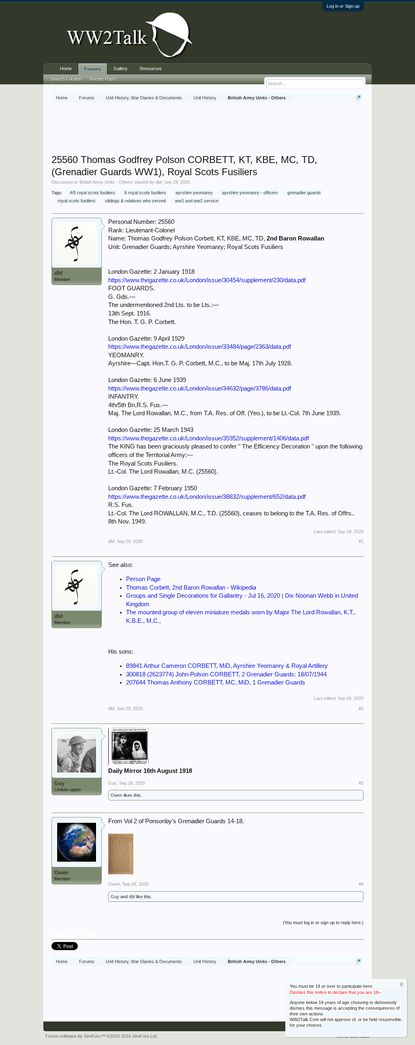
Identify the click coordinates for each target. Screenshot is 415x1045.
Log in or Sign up (343, 6)
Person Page (143, 579)
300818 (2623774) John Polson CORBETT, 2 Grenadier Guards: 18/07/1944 (226, 674)
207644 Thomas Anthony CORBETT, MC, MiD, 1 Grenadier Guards (215, 682)
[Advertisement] (207, 129)
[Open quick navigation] (358, 97)
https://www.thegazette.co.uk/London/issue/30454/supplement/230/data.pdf (207, 280)
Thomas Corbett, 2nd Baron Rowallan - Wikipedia (191, 587)
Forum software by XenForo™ (101, 1036)
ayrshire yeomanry (194, 192)
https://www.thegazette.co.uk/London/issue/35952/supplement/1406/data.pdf (208, 438)
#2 (361, 708)
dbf (159, 182)
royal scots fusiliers (77, 200)
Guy (59, 783)
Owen (116, 795)
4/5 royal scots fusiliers (92, 192)
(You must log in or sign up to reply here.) (323, 922)
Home (66, 68)
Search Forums (66, 79)
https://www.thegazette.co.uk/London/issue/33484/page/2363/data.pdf (199, 346)
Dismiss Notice (401, 984)
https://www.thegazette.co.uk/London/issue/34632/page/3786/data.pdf (199, 388)
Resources (151, 68)
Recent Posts (103, 79)
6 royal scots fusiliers (145, 192)
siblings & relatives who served (135, 200)
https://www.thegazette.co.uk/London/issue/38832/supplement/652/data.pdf (207, 497)
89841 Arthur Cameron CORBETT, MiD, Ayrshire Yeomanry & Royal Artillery (227, 666)
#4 (361, 884)
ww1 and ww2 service (196, 200)
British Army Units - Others (106, 182)
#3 (361, 783)
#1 (361, 541)
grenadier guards (304, 192)
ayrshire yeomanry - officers (250, 192)
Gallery (120, 68)
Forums (92, 69)
